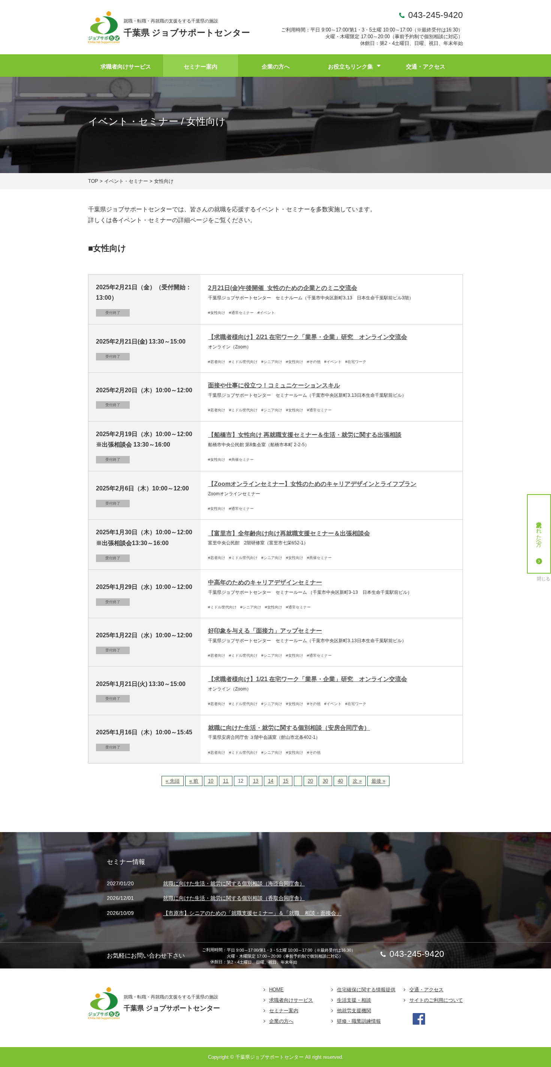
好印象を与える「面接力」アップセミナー (265, 631)
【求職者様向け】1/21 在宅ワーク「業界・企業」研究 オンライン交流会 (307, 679)
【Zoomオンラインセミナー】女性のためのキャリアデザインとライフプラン (312, 484)
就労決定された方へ (539, 530)
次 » (357, 781)
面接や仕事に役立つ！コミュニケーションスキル (274, 385)
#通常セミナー (241, 313)
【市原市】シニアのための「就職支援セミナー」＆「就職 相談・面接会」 (252, 913)
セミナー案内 (200, 66)
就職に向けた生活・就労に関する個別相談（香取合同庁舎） (234, 898)
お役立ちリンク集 (350, 66)
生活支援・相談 (354, 1000)
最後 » (378, 781)
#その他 (313, 362)
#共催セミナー (241, 459)
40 (340, 781)
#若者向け (216, 362)
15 (285, 781)
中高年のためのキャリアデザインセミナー (265, 582)
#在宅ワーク (355, 362)
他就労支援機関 (354, 1010)
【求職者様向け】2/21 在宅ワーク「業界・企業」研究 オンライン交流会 (307, 337)
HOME (276, 989)
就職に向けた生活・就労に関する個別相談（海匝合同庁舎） (234, 883)
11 (225, 781)
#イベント (266, 313)
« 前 (193, 781)
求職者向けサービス (125, 66)
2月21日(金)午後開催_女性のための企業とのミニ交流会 (282, 288)
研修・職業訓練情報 (359, 1021)
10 (210, 781)
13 (255, 781)
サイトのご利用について (436, 1000)
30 (325, 781)
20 (310, 781)
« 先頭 (173, 781)
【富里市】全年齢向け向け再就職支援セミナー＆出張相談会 (289, 533)
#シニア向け (271, 362)
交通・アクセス (425, 66)
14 (270, 781)
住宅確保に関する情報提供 (366, 989)
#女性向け (216, 313)
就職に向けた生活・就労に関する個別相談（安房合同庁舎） (289, 728)
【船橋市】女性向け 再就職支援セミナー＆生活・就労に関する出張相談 (304, 435)
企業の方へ (276, 66)
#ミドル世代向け (243, 362)
